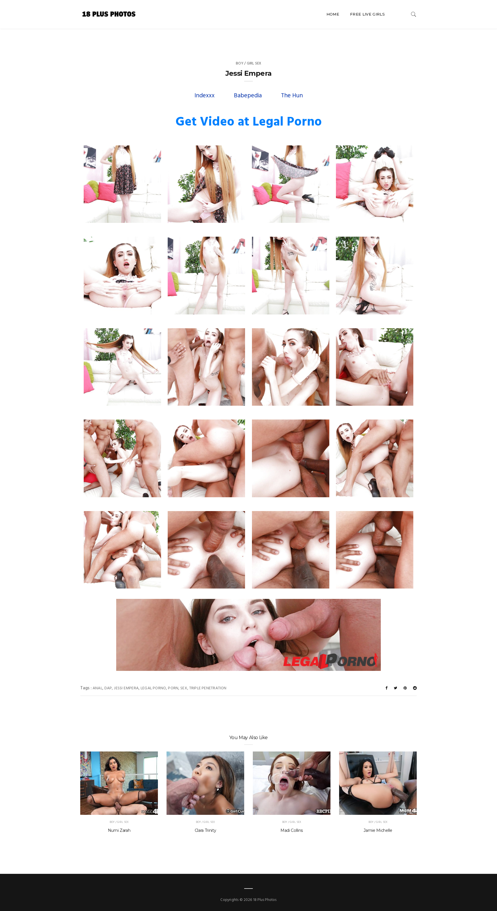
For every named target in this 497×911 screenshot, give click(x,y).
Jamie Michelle (378, 830)
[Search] (413, 14)
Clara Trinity (205, 830)
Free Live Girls (367, 14)
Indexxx (204, 95)
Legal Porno (153, 688)
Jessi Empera (126, 688)
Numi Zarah (119, 830)
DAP (108, 688)
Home (332, 14)
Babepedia (248, 95)
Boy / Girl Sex (248, 63)
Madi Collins (291, 830)
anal (97, 688)
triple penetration (208, 688)
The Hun (292, 95)
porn (173, 688)
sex (183, 688)
